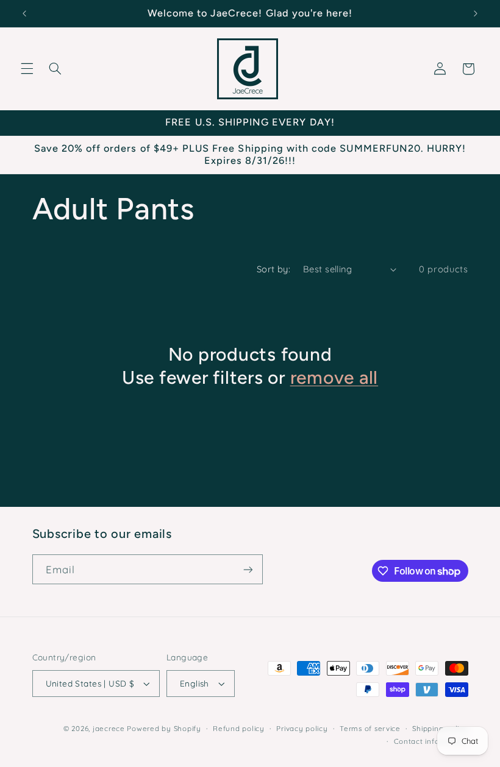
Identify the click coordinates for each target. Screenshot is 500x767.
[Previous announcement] (24, 13)
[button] (27, 69)
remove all (334, 377)
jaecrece (109, 728)
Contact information (431, 741)
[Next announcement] (475, 13)
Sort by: (273, 269)
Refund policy (239, 728)
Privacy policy (301, 728)
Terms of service (370, 728)
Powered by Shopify (164, 728)
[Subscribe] (248, 569)
